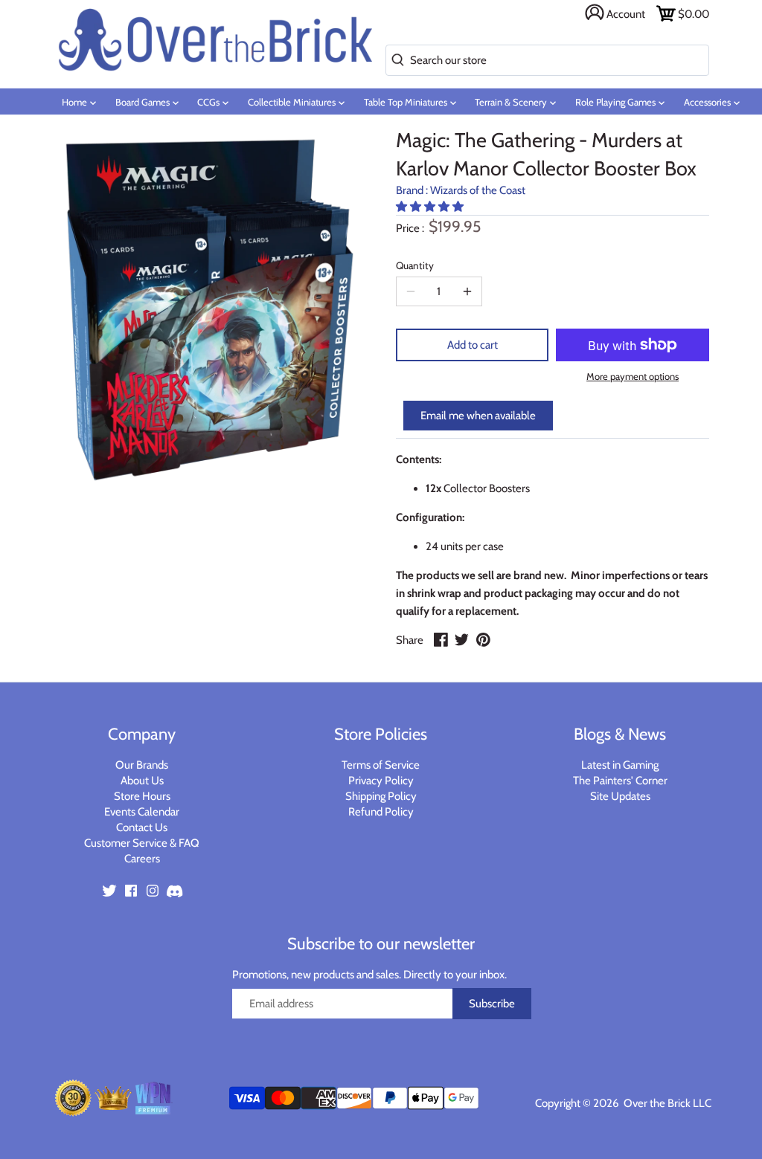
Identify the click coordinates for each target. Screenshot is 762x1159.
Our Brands (141, 765)
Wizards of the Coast (477, 190)
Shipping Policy (381, 796)
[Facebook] (131, 889)
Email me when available (478, 415)
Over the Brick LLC (666, 1103)
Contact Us (141, 827)
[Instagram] (152, 889)
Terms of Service (381, 765)
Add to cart (472, 345)
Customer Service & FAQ (141, 843)
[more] (467, 291)
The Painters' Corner (620, 780)
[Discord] (174, 889)
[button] (431, 206)
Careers (142, 858)
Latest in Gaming (620, 765)
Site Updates (620, 796)
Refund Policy (381, 812)
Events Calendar (141, 812)
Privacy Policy (381, 780)
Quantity (415, 265)
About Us (142, 780)
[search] (394, 60)
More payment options (632, 376)
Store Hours (142, 796)
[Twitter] (109, 889)
